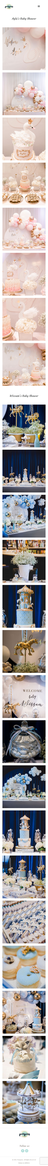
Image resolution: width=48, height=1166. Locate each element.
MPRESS (27, 1163)
